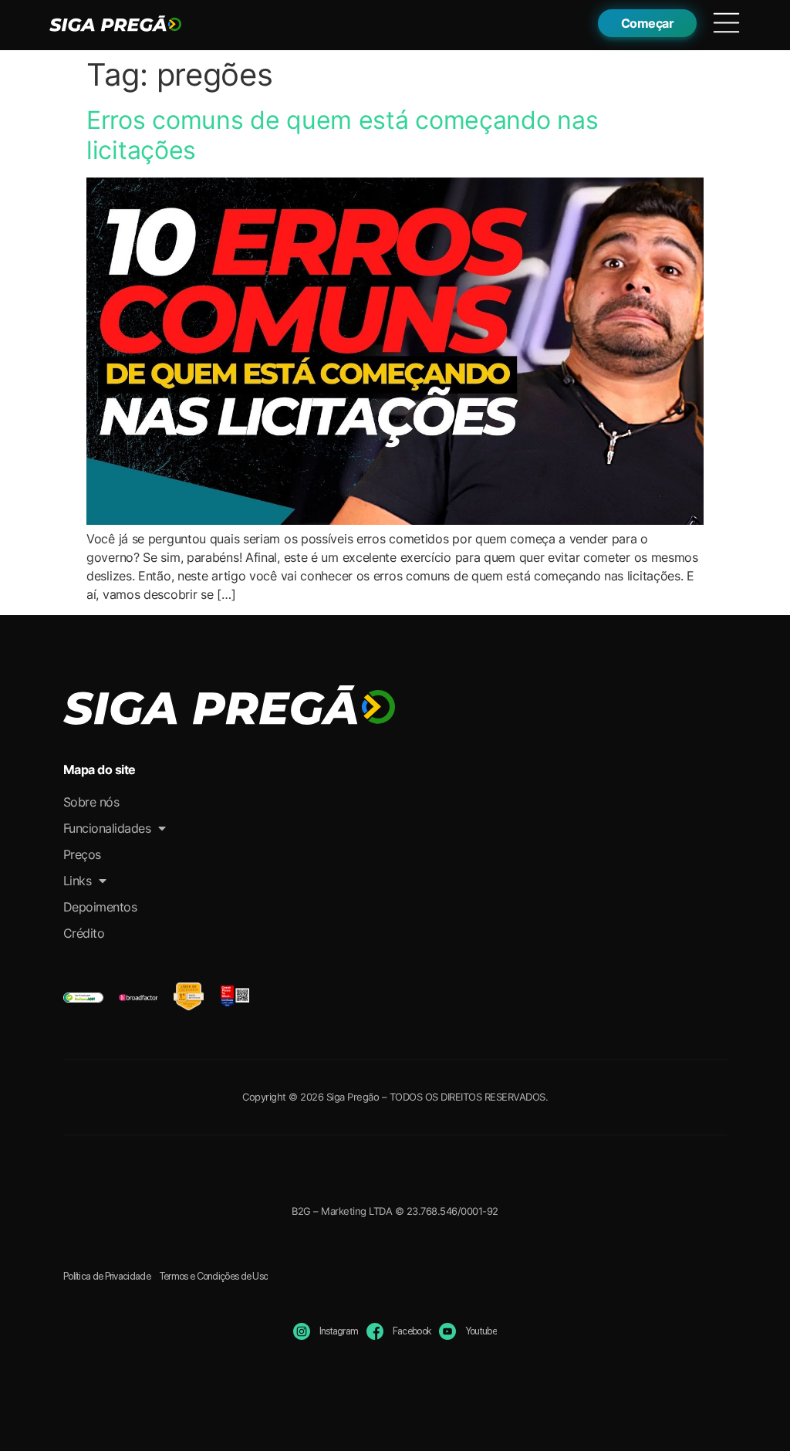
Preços (82, 854)
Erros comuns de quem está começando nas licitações (342, 134)
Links (77, 880)
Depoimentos (100, 907)
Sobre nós (91, 802)
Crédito (84, 933)
